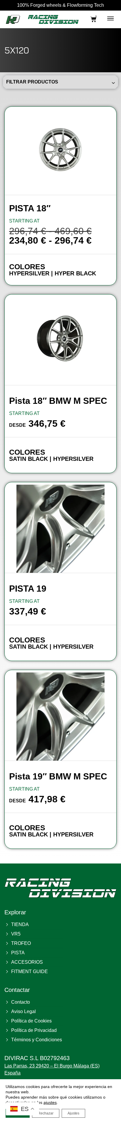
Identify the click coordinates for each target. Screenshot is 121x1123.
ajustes (50, 1102)
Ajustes (73, 1113)
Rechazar (45, 1113)
